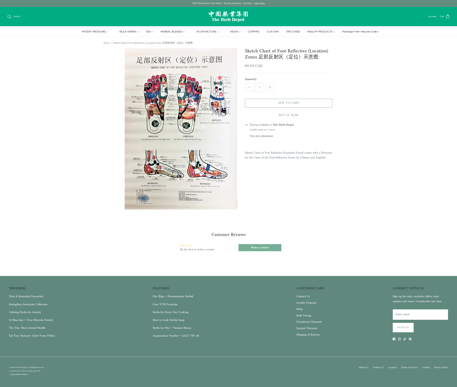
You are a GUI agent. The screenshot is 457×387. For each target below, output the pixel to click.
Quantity (251, 79)
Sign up (403, 327)
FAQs (299, 309)
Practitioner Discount (309, 322)
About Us (363, 367)
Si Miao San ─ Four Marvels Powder (31, 320)
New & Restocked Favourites (26, 296)
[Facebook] (394, 339)
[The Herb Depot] (228, 17)
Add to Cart (289, 103)
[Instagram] (399, 339)
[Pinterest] (410, 339)
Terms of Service (409, 367)
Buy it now (289, 115)
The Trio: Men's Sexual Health (27, 328)
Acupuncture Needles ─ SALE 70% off (176, 336)
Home (107, 43)
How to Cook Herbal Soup (168, 320)
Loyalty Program (306, 303)
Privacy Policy (441, 367)
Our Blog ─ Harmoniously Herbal (173, 296)
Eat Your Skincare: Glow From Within (32, 336)
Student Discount (306, 328)
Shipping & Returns (308, 334)
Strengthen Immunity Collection (28, 304)
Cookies (426, 367)
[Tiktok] (404, 339)
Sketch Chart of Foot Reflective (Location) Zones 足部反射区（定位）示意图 (153, 43)
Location (392, 367)
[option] (181, 129)
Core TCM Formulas (165, 304)
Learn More (259, 3)
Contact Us (303, 296)
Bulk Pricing (303, 315)
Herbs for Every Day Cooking (171, 312)
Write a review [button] (260, 247)
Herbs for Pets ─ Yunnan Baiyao (172, 328)
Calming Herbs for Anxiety (25, 312)
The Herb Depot (21, 367)
